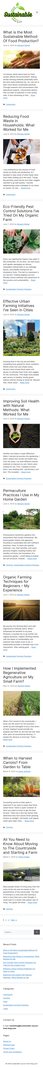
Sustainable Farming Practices (18, 289)
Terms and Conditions (12, 1052)
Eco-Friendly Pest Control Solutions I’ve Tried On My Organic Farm (21, 213)
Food (5, 1002)
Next (14, 920)
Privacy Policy (9, 1048)
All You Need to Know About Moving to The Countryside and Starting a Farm (20, 846)
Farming (9, 565)
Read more (25, 188)
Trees (5, 1009)
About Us (7, 1041)
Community (10, 104)
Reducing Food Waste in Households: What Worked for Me (19, 123)
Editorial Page (9, 1045)
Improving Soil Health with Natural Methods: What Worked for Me (21, 407)
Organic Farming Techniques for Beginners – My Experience (17, 583)
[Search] (37, 932)
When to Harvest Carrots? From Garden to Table (17, 762)
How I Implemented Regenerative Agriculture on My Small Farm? (19, 674)
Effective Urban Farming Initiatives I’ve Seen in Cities (18, 305)
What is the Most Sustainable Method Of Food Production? (21, 36)
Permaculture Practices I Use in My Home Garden (21, 494)
